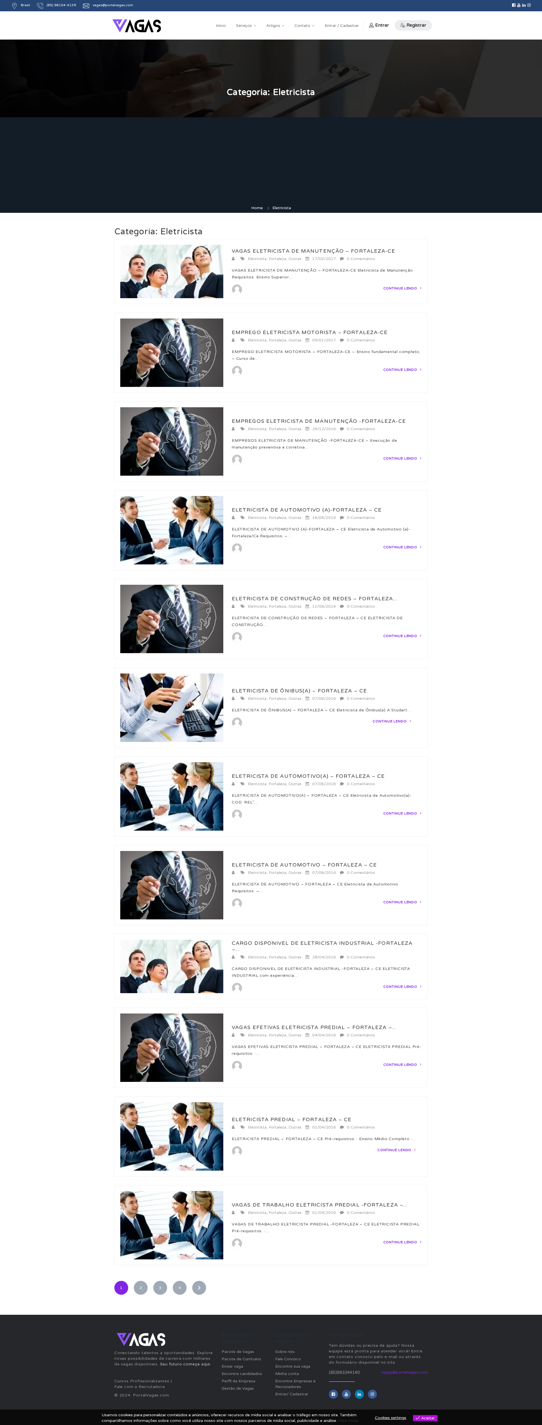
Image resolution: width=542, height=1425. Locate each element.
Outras (295, 258)
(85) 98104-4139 (61, 5)
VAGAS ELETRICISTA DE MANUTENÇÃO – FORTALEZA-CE (313, 251)
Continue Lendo (401, 288)
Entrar (382, 25)
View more (348, 1420)
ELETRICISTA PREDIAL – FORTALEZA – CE (292, 1119)
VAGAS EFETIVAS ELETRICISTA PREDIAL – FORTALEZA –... (314, 1027)
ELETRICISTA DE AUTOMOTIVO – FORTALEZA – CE (304, 865)
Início (221, 25)
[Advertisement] (271, 162)
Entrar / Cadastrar (342, 25)
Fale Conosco (288, 1359)
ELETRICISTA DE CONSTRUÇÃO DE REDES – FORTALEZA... (314, 598)
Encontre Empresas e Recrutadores (295, 1384)
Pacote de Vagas (238, 1351)
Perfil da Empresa (238, 1381)
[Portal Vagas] (136, 26)
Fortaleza (277, 258)
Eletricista (257, 258)
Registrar (416, 25)
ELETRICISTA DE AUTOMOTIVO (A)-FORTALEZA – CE (307, 510)
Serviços (244, 25)
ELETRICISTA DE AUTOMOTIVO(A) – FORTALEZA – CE (308, 776)
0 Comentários (361, 258)
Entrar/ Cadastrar (291, 1394)
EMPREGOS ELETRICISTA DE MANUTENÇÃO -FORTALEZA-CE (319, 421)
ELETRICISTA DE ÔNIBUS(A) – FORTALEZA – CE (299, 691)
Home (257, 207)
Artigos (273, 25)
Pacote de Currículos (241, 1359)
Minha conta (287, 1373)
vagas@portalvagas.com (404, 1372)
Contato (302, 25)
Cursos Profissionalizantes (141, 1381)
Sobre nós (284, 1351)
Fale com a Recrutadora (139, 1386)
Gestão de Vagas (238, 1388)
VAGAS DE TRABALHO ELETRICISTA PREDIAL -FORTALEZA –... (320, 1205)
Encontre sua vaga (292, 1366)
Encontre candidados (242, 1373)
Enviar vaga (232, 1366)
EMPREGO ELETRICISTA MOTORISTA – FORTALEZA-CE (310, 332)
